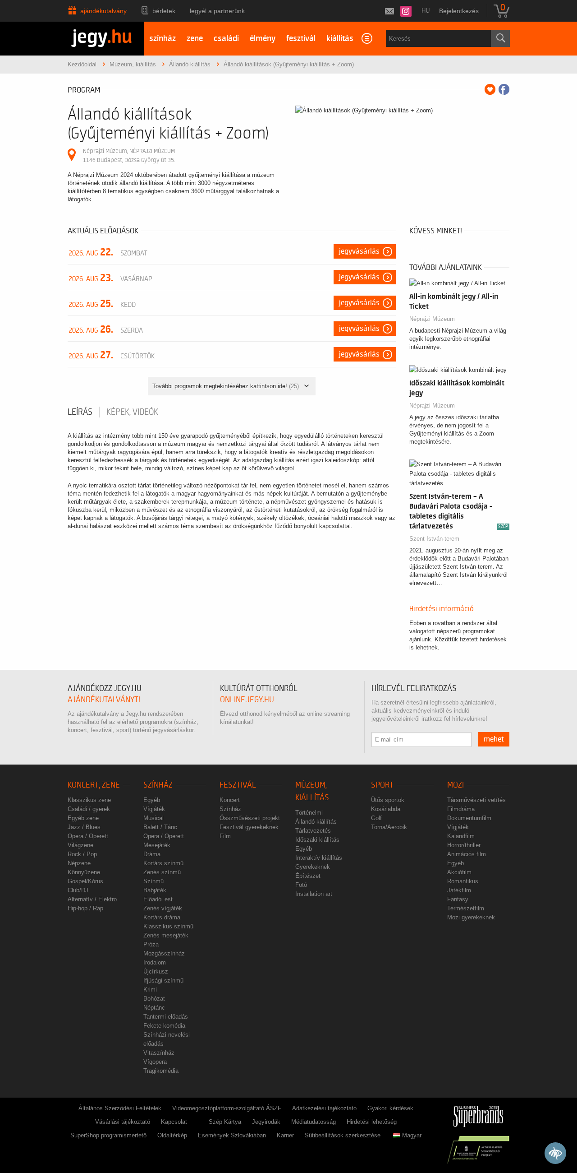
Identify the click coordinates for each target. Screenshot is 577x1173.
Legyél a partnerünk (217, 10)
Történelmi (309, 812)
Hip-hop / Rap (85, 908)
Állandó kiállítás (316, 821)
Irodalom (154, 962)
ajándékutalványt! (104, 700)
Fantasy (457, 899)
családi (226, 38)
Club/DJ (78, 890)
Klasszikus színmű (168, 926)
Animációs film (466, 854)
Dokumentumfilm (469, 818)
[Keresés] (500, 38)
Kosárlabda (385, 809)
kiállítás (339, 38)
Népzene (79, 863)
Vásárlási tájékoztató (122, 1121)
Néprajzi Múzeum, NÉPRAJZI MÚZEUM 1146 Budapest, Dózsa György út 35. (129, 155)
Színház (158, 785)
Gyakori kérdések (390, 1108)
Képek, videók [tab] (132, 412)
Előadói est (158, 899)
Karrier (285, 1135)
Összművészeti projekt (250, 818)
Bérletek (163, 10)
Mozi (455, 785)
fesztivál (301, 38)
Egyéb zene (83, 818)
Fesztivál (238, 785)
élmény (262, 38)
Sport (382, 785)
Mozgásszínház (164, 953)
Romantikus (462, 881)
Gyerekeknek (312, 866)
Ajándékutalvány (103, 10)
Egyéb (151, 800)
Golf (376, 818)
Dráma (151, 854)
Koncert (230, 800)
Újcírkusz (155, 971)
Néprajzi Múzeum (432, 318)
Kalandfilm (461, 836)
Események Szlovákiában (232, 1135)
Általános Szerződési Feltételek (119, 1108)
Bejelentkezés (459, 10)
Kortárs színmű (163, 863)
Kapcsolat (174, 1121)
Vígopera (155, 1061)
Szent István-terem (434, 538)
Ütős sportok (387, 800)
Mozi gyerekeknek (471, 917)
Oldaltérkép (172, 1135)
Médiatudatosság (313, 1121)
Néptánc (154, 1007)
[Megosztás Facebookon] (504, 89)
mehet (494, 739)
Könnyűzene (84, 872)
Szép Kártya (225, 1121)
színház (162, 38)
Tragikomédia (161, 1070)
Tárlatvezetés (313, 830)
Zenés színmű (162, 872)
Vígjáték (154, 809)
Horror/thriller (464, 845)
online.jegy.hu (247, 700)
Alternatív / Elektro (92, 899)
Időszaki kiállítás (317, 839)
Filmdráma (461, 809)
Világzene (80, 845)
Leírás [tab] (80, 412)
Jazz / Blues (84, 827)
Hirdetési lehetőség (372, 1121)
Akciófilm (459, 872)
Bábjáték (154, 890)
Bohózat (154, 998)
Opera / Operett (88, 836)
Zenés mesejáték (165, 935)
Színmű (153, 881)
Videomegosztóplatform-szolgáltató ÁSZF (226, 1108)
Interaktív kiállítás (318, 857)
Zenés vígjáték (162, 908)
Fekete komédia (164, 1025)
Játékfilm (459, 890)
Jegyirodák (266, 1121)
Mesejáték (156, 845)
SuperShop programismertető (108, 1135)
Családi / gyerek (89, 809)
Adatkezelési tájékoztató (324, 1108)
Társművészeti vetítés (476, 800)
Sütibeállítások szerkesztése (342, 1135)
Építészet (308, 875)
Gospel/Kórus (85, 881)
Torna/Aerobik (389, 827)
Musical (153, 818)
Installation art (313, 893)
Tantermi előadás (165, 1016)
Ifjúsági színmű (163, 980)
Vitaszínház (158, 1052)
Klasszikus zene (89, 800)
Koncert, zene (94, 785)
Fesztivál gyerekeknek (249, 827)
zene (195, 38)
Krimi (150, 989)
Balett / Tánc (160, 827)
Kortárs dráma (161, 917)
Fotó (301, 884)
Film (225, 836)
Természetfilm (465, 908)
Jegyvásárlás (359, 251)
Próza (151, 944)
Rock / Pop (82, 854)
